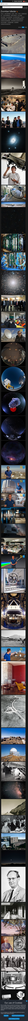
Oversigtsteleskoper (5, 24)
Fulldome (20, 15)
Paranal (10, 18)
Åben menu (5, 4)
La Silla (22, 17)
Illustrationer (16, 17)
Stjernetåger (4, 18)
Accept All (6, 1015)
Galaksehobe (9, 17)
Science (15, 1)
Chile (19, 13)
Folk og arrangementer (18, 18)
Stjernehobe (10, 22)
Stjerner (16, 22)
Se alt (2, 13)
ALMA (13, 13)
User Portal (20, 1)
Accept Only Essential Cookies (18, 1015)
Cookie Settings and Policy (14, 1018)
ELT (1, 15)
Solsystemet (4, 22)
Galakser (3, 17)
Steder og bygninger (5, 20)
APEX (16, 13)
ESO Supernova (6, 15)
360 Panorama (8, 13)
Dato (26, 27)
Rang (23, 27)
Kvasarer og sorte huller (16, 20)
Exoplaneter (14, 15)
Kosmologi (24, 13)
